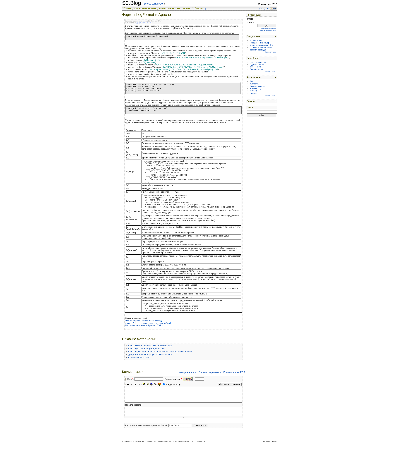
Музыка (253, 91)
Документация (142, 23)
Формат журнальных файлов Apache (142, 321)
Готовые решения (258, 62)
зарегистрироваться (268, 30)
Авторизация (254, 15)
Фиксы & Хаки (256, 67)
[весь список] (270, 52)
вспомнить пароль (268, 28)
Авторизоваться (188, 372)
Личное (251, 101)
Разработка (253, 58)
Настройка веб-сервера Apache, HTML (143, 325)
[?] (205, 8)
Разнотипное (253, 77)
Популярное (253, 36)
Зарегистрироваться (210, 372)
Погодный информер (259, 43)
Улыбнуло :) (255, 88)
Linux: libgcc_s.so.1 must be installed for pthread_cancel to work (160, 351)
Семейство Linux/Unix (139, 357)
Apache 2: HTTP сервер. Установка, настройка (147, 323)
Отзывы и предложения (261, 47)
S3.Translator (256, 40)
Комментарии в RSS (234, 372)
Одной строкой (257, 64)
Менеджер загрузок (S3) (261, 45)
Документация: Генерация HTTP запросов (150, 354)
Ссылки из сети (257, 86)
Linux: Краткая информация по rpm (146, 348)
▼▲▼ (183, 417)
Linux (151, 23)
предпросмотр (173, 384)
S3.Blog (131, 3)
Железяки (254, 84)
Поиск (250, 107)
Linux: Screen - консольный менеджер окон (150, 345)
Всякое (253, 93)
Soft (252, 81)
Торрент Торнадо (258, 50)
